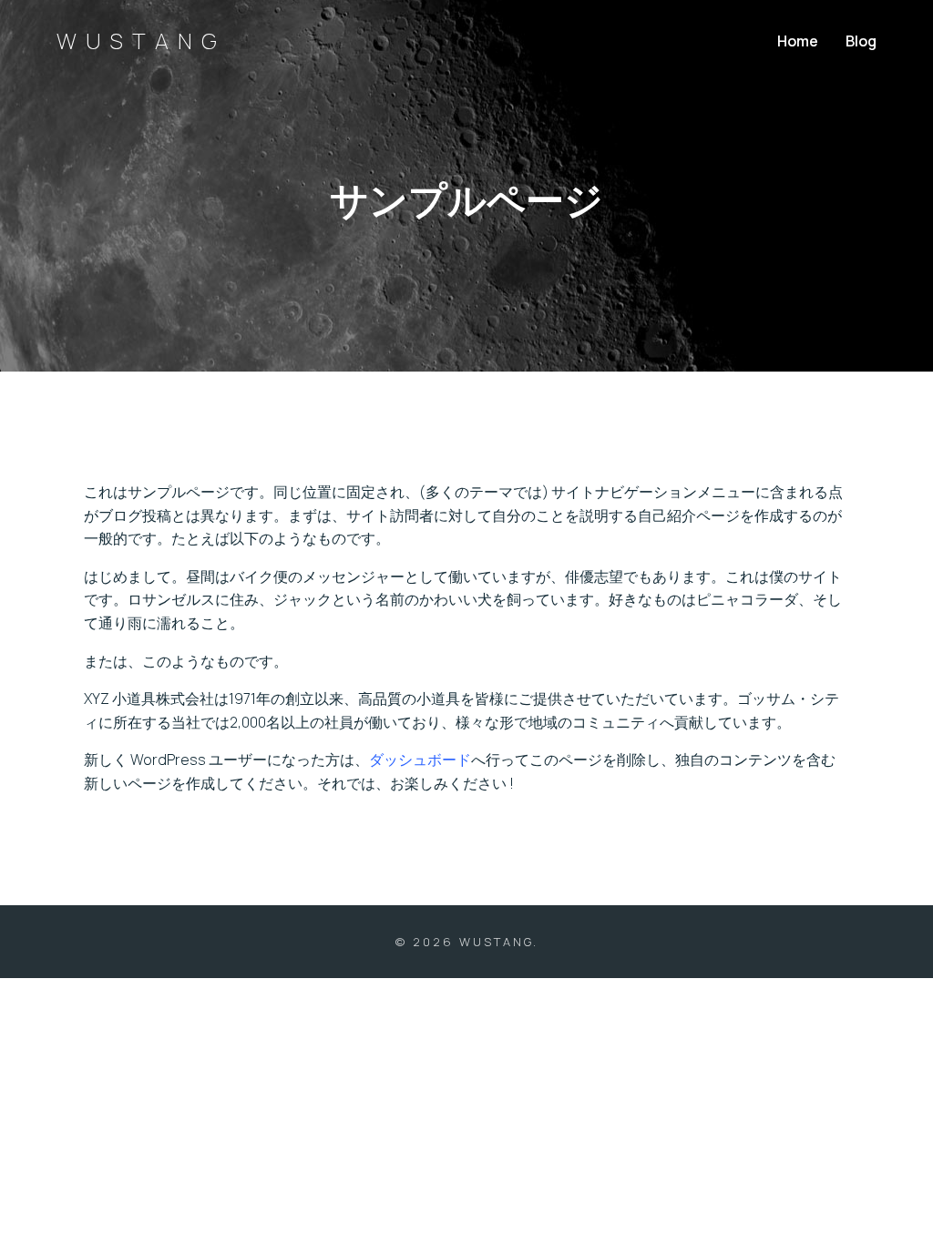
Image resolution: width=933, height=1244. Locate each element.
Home (797, 41)
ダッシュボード (420, 759)
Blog (861, 41)
